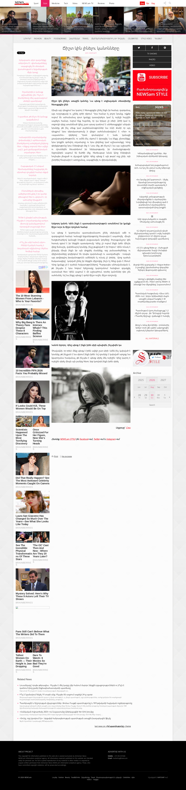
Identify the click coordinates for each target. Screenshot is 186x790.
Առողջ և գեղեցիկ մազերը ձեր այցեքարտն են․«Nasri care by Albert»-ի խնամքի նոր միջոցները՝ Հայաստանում (152, 282)
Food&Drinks (60, 38)
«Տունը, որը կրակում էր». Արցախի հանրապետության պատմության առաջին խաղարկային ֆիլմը (65, 718)
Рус (147, 3)
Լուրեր (27, 38)
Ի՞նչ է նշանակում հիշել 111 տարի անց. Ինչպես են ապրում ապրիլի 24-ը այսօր (56, 694)
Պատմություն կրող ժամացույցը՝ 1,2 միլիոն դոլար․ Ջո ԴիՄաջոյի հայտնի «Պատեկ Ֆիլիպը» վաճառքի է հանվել (152, 313)
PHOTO (152, 59)
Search (152, 404)
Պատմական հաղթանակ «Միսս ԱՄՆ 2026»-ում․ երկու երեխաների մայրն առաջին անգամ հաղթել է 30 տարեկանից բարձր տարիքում (152, 297)
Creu (128, 427)
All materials (152, 338)
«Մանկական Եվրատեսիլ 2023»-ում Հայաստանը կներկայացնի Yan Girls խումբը (57, 711)
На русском (67, 456)
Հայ (142, 3)
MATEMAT (161, 777)
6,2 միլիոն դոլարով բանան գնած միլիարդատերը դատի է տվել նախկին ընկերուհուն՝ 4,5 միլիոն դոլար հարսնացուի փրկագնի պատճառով (152, 234)
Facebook (83, 439)
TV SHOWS (152, 53)
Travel (85, 38)
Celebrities (133, 38)
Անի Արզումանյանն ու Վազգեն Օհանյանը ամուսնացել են (152, 220)
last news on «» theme (113, 726)
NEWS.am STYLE (68, 439)
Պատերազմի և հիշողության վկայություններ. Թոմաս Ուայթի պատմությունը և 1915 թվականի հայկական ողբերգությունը (76, 703)
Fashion (38, 38)
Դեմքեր (158, 38)
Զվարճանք (74, 38)
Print (56, 456)
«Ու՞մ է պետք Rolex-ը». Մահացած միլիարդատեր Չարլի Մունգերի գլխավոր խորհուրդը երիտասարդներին (152, 251)
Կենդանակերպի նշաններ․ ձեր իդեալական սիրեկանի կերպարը (152, 154)
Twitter (97, 439)
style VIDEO (146, 38)
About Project (25, 751)
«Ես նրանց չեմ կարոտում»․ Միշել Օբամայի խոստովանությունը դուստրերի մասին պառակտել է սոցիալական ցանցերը (152, 183)
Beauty (47, 38)
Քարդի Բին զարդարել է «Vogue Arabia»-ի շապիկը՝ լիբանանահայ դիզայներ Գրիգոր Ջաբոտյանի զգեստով (152, 267)
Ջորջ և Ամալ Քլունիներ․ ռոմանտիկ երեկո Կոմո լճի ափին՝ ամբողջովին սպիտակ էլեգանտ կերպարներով (152, 328)
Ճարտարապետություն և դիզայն (108, 38)
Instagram (111, 439)
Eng (153, 3)
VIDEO (152, 65)
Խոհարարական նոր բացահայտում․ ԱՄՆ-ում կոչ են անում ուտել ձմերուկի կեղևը (152, 168)
